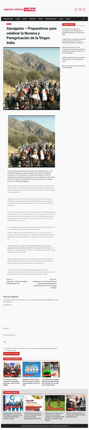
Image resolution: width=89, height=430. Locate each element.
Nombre (6, 328)
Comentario (7, 305)
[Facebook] (76, 9)
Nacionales (32, 19)
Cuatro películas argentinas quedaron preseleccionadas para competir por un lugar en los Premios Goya (51, 369)
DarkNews (54, 426)
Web (4, 342)
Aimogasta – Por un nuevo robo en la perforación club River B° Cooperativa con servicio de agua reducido (45, 283)
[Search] (83, 19)
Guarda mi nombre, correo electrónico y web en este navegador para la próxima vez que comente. (31, 349)
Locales (18, 19)
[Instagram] (84, 9)
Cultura (61, 19)
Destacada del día (8, 19)
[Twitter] (80, 9)
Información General (50, 19)
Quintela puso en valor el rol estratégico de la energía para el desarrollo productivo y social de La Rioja (13, 403)
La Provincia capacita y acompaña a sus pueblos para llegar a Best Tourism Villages (12, 369)
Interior (25, 19)
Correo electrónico (10, 335)
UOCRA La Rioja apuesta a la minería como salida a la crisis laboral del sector (73, 59)
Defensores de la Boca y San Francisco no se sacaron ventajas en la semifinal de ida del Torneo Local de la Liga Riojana (55, 403)
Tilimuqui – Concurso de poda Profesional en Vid (17, 281)
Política (40, 19)
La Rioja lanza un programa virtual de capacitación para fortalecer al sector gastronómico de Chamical (74, 41)
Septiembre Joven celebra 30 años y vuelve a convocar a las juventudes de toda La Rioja (32, 369)
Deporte (68, 19)
